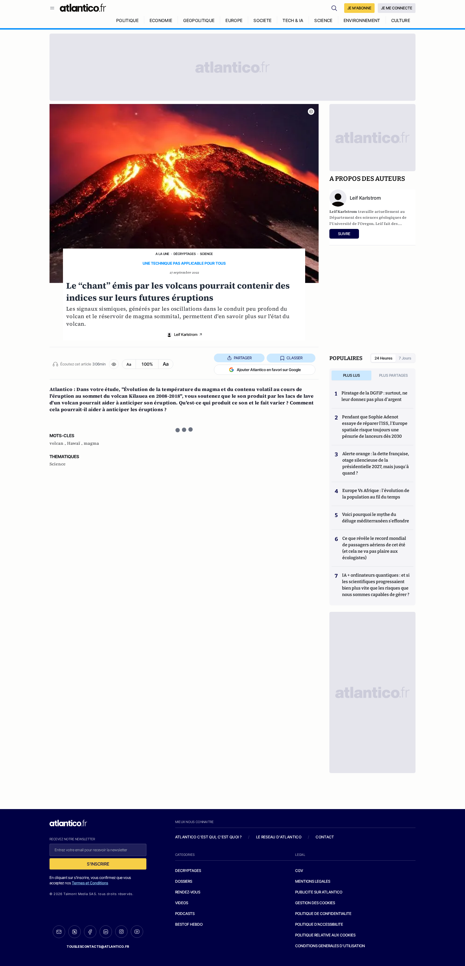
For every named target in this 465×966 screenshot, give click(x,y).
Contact (325, 837)
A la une (162, 254)
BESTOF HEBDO (189, 924)
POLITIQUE (127, 20)
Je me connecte (396, 8)
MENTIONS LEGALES (312, 881)
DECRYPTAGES (188, 870)
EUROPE (234, 20)
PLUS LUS (351, 375)
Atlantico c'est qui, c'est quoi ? (208, 837)
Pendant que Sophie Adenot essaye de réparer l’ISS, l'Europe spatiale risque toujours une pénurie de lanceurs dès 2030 (374, 426)
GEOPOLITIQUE (198, 20)
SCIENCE (323, 20)
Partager (243, 357)
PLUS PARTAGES (393, 375)
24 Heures (383, 358)
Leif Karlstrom (186, 334)
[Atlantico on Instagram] (121, 931)
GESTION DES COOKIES (315, 902)
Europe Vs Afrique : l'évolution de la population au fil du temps (375, 494)
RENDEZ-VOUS (187, 892)
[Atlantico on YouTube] (137, 931)
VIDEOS (181, 902)
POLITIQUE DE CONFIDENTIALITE (323, 913)
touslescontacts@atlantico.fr (98, 947)
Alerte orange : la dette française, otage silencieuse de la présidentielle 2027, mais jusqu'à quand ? (375, 463)
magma (91, 443)
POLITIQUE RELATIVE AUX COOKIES (325, 935)
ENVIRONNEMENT (362, 20)
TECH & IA (293, 20)
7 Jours (405, 358)
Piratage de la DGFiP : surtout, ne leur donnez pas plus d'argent (374, 396)
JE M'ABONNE (359, 8)
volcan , (58, 443)
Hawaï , (75, 443)
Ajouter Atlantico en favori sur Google (269, 369)
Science (206, 254)
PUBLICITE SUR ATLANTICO (318, 892)
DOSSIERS (183, 881)
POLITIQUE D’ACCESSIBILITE (319, 924)
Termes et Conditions (90, 883)
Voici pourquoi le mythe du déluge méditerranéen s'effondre (376, 517)
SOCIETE (262, 20)
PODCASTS (185, 913)
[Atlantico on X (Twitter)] (74, 931)
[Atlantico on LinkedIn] (106, 931)
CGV (299, 870)
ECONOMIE (161, 20)
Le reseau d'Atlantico (278, 837)
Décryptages (185, 254)
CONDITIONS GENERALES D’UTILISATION (330, 945)
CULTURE (400, 20)
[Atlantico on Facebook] (90, 931)
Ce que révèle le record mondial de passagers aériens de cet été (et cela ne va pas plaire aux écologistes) (374, 548)
